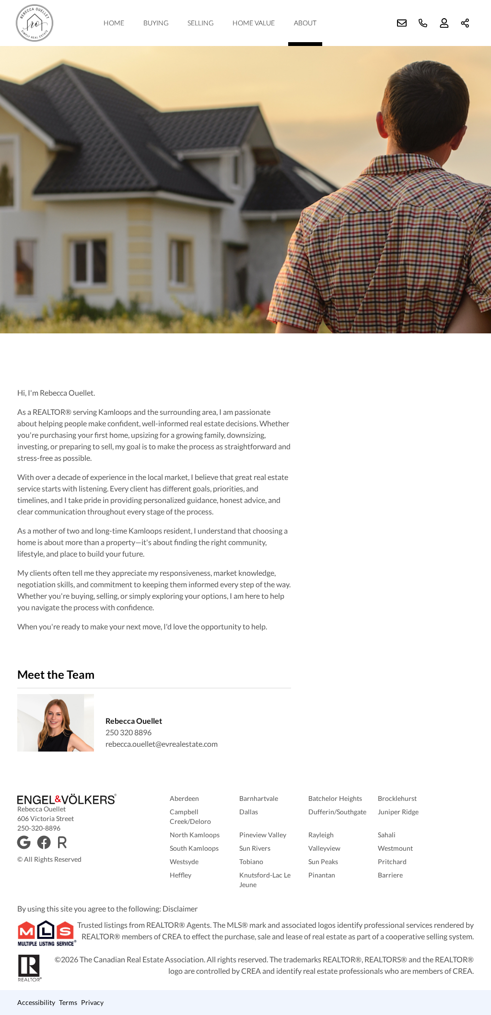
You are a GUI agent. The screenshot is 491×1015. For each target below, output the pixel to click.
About (305, 23)
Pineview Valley (262, 835)
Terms (68, 1002)
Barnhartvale (258, 798)
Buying (155, 23)
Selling (200, 23)
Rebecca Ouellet (133, 720)
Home (114, 23)
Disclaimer (180, 908)
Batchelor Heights (335, 798)
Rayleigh (321, 835)
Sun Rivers (254, 848)
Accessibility (36, 1002)
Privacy (92, 1002)
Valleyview (324, 848)
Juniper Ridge (398, 812)
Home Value (254, 23)
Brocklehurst (397, 798)
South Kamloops (194, 848)
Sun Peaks (323, 861)
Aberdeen (184, 798)
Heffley (180, 875)
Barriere (390, 875)
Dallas (248, 812)
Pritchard (392, 861)
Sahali (387, 835)
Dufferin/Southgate (337, 812)
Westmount (395, 848)
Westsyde (184, 861)
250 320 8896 (128, 732)
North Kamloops (195, 835)
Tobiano (251, 861)
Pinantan (321, 875)
